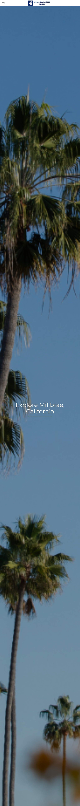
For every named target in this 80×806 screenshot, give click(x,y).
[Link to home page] (40, 3)
